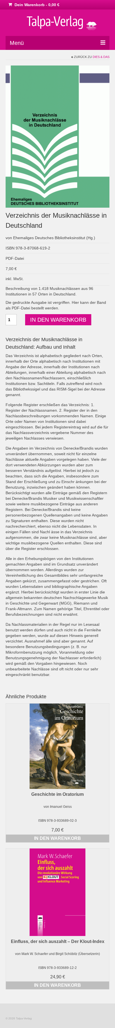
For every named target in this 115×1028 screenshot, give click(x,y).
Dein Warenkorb (36, 5)
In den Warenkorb (58, 320)
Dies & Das (101, 57)
